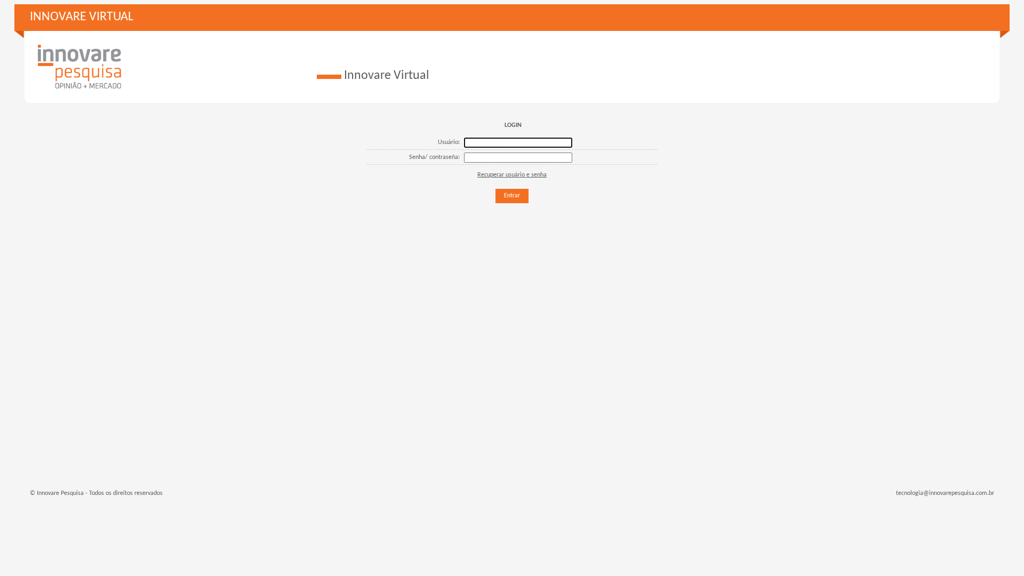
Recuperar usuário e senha (512, 175)
